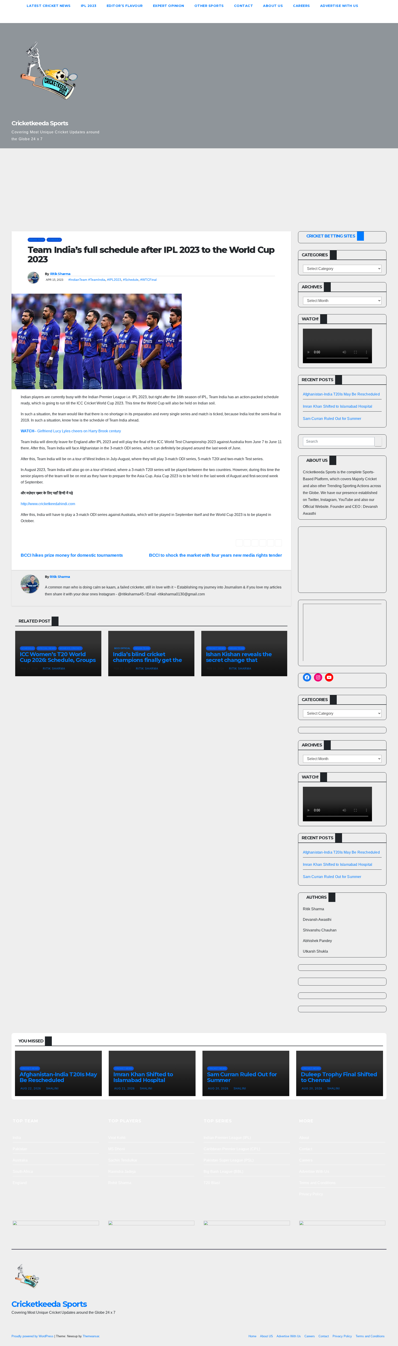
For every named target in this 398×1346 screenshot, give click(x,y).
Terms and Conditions (317, 1183)
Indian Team (36, 239)
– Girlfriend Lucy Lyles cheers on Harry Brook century (71, 431)
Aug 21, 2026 (124, 1088)
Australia (20, 1160)
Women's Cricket (70, 648)
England (20, 1183)
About (304, 1138)
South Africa (23, 1171)
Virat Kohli (117, 1138)
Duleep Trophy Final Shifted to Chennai (339, 1077)
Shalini (52, 1088)
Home (252, 1336)
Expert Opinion (168, 6)
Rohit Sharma (119, 1183)
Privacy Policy (311, 1194)
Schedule (54, 239)
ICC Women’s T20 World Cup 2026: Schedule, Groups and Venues (58, 660)
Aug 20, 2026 (218, 1088)
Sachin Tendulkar (123, 1160)
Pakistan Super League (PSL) (229, 1160)
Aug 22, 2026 (30, 1088)
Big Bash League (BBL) (223, 1171)
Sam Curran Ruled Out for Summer (332, 419)
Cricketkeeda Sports (40, 123)
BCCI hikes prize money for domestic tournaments (72, 555)
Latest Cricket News (49, 6)
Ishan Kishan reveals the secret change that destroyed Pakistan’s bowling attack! (239, 663)
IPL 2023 (89, 6)
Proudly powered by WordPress (33, 1336)
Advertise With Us (339, 6)
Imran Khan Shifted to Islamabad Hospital (337, 406)
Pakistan (20, 1149)
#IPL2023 (114, 279)
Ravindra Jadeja (122, 1171)
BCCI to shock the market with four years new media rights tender (215, 555)
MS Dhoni (116, 1149)
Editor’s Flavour (125, 6)
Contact (243, 6)
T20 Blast (212, 1183)
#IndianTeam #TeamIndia (86, 279)
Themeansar (91, 1336)
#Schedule (130, 279)
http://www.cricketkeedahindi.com (48, 504)
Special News (47, 648)
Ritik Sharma (60, 274)
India (17, 1138)
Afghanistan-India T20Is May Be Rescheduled (341, 394)
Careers (301, 6)
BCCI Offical (122, 648)
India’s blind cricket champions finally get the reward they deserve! (147, 660)
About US (273, 6)
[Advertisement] (199, 183)
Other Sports (209, 6)
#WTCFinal (148, 279)
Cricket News (216, 648)
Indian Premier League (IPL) (227, 1138)
